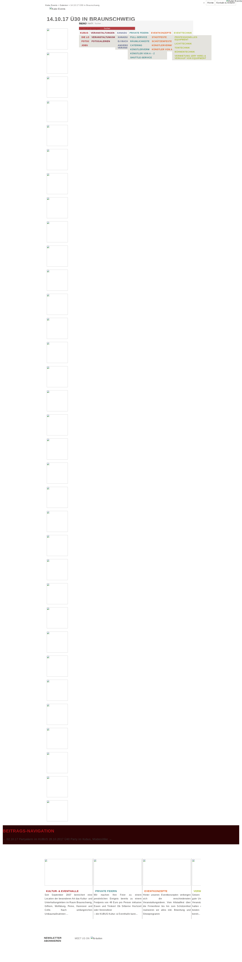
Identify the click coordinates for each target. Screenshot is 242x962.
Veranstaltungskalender (109, 37)
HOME (129, 955)
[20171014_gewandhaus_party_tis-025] (57, 627)
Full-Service (138, 37)
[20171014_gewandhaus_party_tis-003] (57, 97)
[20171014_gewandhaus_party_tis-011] (57, 290)
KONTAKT (146, 955)
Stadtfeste (159, 37)
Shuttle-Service (141, 57)
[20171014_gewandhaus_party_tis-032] (57, 796)
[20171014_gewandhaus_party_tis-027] (57, 676)
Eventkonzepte (161, 33)
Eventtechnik (183, 33)
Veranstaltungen (103, 33)
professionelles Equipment (186, 38)
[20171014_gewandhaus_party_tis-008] (57, 217)
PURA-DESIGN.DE (104, 955)
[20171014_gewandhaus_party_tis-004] (57, 121)
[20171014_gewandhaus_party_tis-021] (57, 531)
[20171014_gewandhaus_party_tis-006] (57, 169)
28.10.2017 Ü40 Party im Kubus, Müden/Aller (80, 839)
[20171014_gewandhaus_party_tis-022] (57, 555)
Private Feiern (139, 33)
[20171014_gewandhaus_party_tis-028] (57, 700)
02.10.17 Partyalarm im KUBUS (25, 839)
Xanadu (122, 33)
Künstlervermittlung (145, 49)
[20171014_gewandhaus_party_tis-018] (57, 459)
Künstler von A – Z (142, 53)
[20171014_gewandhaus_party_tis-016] (57, 410)
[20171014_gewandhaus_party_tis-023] (57, 579)
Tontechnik (182, 48)
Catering (136, 45)
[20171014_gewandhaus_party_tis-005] (57, 145)
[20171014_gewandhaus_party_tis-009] (57, 241)
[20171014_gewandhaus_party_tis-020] (57, 507)
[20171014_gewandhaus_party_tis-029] (57, 724)
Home (210, 3)
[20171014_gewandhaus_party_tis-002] (57, 73)
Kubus (84, 33)
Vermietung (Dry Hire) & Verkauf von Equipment (190, 57)
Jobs (85, 45)
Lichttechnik (183, 43)
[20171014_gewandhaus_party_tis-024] (57, 603)
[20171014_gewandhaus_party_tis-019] (57, 483)
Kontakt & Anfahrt (225, 3)
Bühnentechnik (185, 52)
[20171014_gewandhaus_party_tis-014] (57, 362)
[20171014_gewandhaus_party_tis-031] (57, 772)
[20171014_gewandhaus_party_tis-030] (57, 748)
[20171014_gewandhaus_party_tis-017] (57, 434)
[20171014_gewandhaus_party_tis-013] (57, 338)
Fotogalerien (101, 41)
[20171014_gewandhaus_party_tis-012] (57, 314)
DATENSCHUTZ (186, 955)
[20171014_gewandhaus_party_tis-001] (57, 48)
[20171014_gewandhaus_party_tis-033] (57, 820)
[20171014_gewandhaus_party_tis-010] (57, 266)
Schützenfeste (162, 41)
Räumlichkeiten (140, 41)
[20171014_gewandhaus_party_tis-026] (57, 652)
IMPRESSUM (165, 955)
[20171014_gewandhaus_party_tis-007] (57, 193)
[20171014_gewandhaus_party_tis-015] (57, 386)
